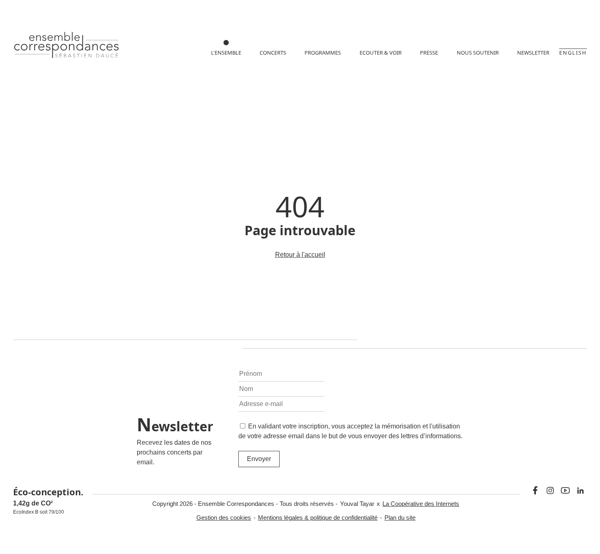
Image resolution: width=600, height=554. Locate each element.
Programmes (322, 52)
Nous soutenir (478, 52)
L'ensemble (226, 52)
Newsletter (533, 52)
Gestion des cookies (223, 517)
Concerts (273, 52)
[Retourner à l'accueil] (67, 46)
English (573, 52)
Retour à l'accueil (300, 254)
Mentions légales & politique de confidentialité (318, 517)
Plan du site (400, 517)
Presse (429, 52)
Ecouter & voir (381, 52)
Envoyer (259, 458)
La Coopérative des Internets (420, 503)
